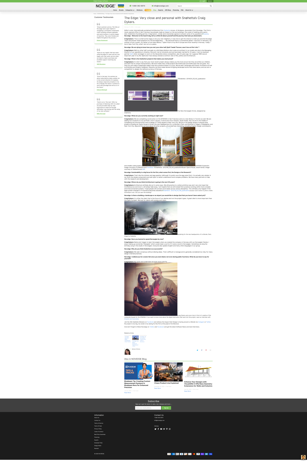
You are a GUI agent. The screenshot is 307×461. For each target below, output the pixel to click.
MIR (143, 169)
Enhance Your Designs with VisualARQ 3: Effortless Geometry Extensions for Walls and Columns (198, 384)
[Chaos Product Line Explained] (168, 371)
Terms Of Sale (98, 426)
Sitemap (156, 426)
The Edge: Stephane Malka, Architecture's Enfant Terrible (128, 339)
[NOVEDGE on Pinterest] (167, 429)
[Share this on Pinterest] (206, 350)
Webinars (140, 10)
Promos (148, 10)
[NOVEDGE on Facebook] (158, 429)
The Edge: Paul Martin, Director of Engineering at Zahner (135, 343)
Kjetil (131, 54)
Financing (176, 10)
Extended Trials (98, 442)
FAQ (182, 10)
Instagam (201, 322)
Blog (154, 10)
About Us (188, 10)
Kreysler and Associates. (131, 319)
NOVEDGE (101, 453)
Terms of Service (98, 423)
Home (115, 10)
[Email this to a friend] (210, 350)
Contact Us (97, 420)
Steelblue (150, 167)
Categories (129, 10)
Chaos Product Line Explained (166, 383)
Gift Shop (168, 10)
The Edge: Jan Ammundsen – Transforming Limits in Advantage (143, 339)
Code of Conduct (98, 431)
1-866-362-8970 (138, 6)
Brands (121, 10)
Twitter (208, 322)
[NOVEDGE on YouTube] (161, 429)
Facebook (150, 322)
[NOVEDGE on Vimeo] (164, 429)
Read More (127, 392)
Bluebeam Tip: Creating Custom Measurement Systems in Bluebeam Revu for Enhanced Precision (137, 384)
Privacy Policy (98, 428)
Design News (97, 445)
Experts (160, 10)
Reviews (96, 448)
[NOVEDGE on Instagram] (170, 429)
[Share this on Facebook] (202, 350)
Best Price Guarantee (99, 434)
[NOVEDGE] (106, 6)
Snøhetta (167, 30)
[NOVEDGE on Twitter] (155, 429)
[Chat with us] (303, 457)
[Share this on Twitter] (197, 350)
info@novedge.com (161, 6)
